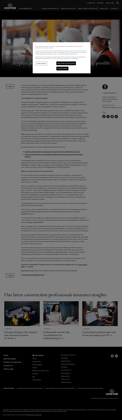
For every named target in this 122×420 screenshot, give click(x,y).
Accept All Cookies (62, 68)
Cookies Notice (74, 58)
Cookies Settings (41, 63)
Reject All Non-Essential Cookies (66, 63)
